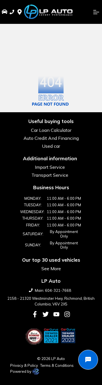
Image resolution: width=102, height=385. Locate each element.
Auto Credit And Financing (51, 138)
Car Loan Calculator (51, 130)
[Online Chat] (88, 360)
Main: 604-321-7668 (53, 290)
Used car (51, 146)
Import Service (50, 167)
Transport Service (49, 175)
